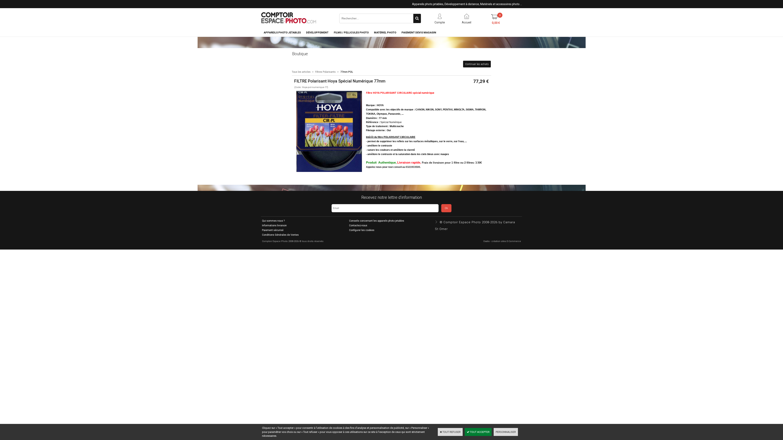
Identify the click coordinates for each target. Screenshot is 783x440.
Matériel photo (385, 32)
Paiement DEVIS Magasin (418, 32)
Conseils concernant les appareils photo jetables (376, 220)
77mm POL (346, 71)
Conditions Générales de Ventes (280, 234)
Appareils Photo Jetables (282, 32)
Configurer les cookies (361, 230)
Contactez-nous (358, 225)
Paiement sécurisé (272, 230)
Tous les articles (301, 71)
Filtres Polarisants (325, 71)
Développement (317, 32)
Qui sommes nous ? (273, 220)
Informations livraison (274, 225)
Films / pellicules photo (351, 32)
